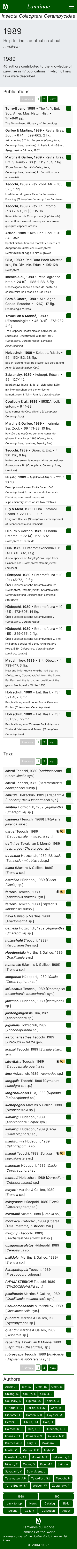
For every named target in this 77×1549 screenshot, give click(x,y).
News (33, 1503)
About (66, 1510)
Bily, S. (26, 1386)
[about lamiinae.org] (8, 6)
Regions (12, 1510)
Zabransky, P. (61, 1485)
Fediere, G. (52, 1400)
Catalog (50, 1503)
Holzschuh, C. (14, 1429)
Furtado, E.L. (13, 1407)
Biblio (65, 1503)
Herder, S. (11, 1422)
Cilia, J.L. (46, 1393)
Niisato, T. (11, 1464)
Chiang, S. (12, 1393)
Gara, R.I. (57, 1407)
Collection (48, 1510)
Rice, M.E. (46, 1464)
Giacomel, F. (13, 1415)
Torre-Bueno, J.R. (16, 1485)
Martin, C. (11, 1450)
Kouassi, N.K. (56, 1436)
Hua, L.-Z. (34, 1429)
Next (52, 99)
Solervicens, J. (36, 1471)
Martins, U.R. (31, 1450)
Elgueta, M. (33, 1400)
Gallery (29, 1510)
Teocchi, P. (63, 1478)
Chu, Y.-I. (29, 1393)
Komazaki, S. (34, 1436)
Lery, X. (32, 1443)
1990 (56, 1496)
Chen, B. (41, 1386)
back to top (14, 1503)
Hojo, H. (48, 1422)
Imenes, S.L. (13, 1436)
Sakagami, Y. (13, 1471)
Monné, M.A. (39, 1457)
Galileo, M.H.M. (36, 1407)
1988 (21, 1496)
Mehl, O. (49, 1450)
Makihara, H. (50, 1443)
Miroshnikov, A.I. (16, 1457)
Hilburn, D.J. (31, 1422)
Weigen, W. (40, 1485)
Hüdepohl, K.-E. (56, 1429)
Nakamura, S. (61, 1457)
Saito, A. (63, 1464)
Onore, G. (29, 1464)
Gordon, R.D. (34, 1415)
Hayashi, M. (55, 1415)
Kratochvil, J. (13, 1443)
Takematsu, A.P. (16, 1478)
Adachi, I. (11, 1386)
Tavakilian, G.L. (41, 1478)
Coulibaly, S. (13, 1400)
